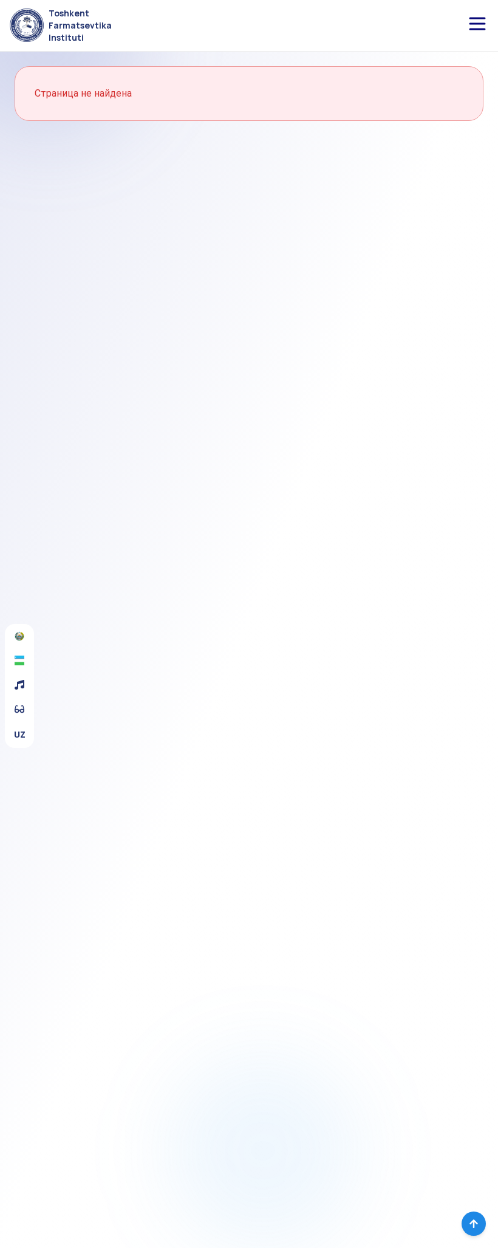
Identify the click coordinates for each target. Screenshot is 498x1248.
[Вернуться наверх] (474, 1224)
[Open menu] (477, 24)
